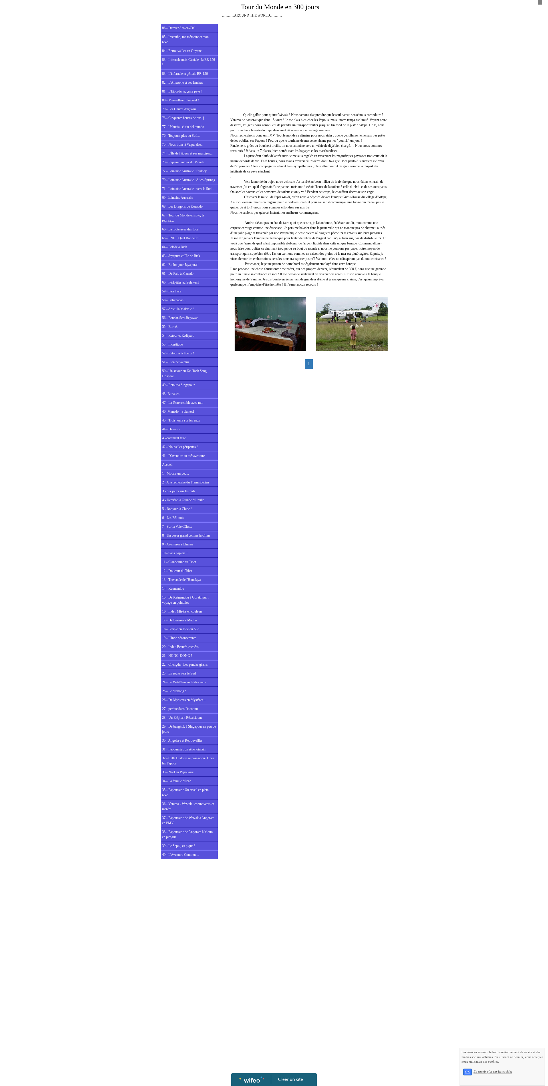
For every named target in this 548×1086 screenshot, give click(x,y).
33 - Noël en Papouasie (178, 772)
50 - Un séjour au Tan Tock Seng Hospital (184, 373)
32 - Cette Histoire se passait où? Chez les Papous (188, 760)
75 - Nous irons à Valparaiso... (183, 144)
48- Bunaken (171, 394)
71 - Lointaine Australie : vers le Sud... (188, 189)
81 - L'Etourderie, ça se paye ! (182, 91)
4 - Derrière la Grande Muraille (183, 500)
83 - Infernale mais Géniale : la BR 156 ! (188, 62)
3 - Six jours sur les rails (178, 491)
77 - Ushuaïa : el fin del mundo (183, 127)
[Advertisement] (189, 976)
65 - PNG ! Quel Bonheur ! (181, 238)
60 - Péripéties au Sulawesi (180, 282)
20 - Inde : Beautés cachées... (181, 647)
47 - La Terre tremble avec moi (182, 403)
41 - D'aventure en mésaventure (183, 456)
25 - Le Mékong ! (174, 691)
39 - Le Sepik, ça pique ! (178, 846)
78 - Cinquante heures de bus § (183, 118)
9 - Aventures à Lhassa (177, 544)
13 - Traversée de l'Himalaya (181, 580)
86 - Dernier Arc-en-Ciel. (179, 28)
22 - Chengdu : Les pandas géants (185, 665)
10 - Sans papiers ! (175, 553)
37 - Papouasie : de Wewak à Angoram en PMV (188, 820)
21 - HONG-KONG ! (177, 656)
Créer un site (290, 1079)
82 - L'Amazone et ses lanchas (182, 83)
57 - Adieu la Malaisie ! (178, 309)
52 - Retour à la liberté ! (178, 353)
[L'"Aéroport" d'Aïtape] (352, 324)
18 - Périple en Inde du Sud (180, 629)
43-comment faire (174, 438)
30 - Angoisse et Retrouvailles (182, 740)
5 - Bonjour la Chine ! (177, 509)
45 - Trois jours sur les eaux (181, 420)
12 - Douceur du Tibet (177, 571)
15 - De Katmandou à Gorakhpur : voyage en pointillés (185, 600)
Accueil (167, 465)
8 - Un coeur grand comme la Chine (186, 535)
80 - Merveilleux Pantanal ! (180, 100)
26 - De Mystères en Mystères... (184, 700)
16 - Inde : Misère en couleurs (182, 611)
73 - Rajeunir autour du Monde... (184, 162)
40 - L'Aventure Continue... (180, 855)
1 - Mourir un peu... (175, 473)
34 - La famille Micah (176, 781)
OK (467, 1071)
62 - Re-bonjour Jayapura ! (180, 265)
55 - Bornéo (170, 327)
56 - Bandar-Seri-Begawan (180, 318)
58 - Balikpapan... (174, 300)
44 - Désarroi (171, 429)
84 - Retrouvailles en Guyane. (182, 51)
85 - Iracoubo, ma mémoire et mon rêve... (185, 39)
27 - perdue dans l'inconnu (180, 709)
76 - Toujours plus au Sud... (181, 136)
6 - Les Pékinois (173, 518)
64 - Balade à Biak (174, 247)
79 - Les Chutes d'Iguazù (179, 109)
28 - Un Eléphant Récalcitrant (182, 718)
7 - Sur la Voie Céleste (177, 527)
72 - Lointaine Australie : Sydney (184, 171)
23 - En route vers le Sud (179, 673)
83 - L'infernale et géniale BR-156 (185, 74)
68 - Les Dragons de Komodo (182, 206)
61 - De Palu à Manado (178, 274)
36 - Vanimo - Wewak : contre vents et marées (188, 806)
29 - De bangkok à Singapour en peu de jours (189, 729)
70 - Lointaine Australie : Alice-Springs (188, 180)
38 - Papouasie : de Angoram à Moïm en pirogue (187, 834)
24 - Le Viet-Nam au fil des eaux (184, 682)
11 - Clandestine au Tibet (179, 562)
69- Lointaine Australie (177, 198)
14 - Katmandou (173, 589)
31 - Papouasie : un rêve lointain (184, 749)
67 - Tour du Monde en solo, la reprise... (183, 217)
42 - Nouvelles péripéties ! (180, 447)
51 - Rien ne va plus (175, 362)
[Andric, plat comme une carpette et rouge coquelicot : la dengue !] (270, 324)
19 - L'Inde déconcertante (179, 638)
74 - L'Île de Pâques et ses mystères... (187, 153)
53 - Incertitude (172, 344)
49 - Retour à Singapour (178, 385)
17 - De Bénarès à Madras (180, 620)
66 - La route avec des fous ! (181, 229)
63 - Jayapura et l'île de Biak (181, 256)
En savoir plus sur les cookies (493, 1071)
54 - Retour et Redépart (178, 336)
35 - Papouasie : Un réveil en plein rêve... (185, 792)
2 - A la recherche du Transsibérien (185, 482)
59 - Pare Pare (171, 291)
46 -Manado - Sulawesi (178, 411)
